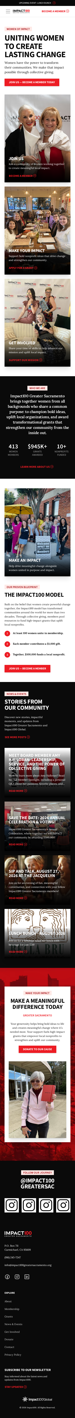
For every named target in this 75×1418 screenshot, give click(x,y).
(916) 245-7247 (13, 1257)
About (8, 1301)
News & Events (13, 1324)
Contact (9, 1347)
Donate (9, 1339)
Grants (9, 1316)
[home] (21, 11)
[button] (8, 11)
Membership (12, 1309)
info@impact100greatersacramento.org (28, 1265)
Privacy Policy (13, 1354)
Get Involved (12, 1331)
